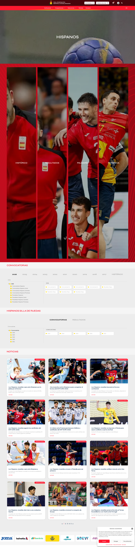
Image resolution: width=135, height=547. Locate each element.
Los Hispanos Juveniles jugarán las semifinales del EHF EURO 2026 (25, 429)
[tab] (14, 274)
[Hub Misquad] (118, 3)
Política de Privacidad (117, 544)
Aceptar (104, 541)
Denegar (116, 541)
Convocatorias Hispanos (18, 286)
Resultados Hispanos (17, 295)
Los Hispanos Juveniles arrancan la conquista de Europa (65, 511)
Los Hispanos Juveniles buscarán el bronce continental (105, 388)
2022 (13, 339)
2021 (13, 341)
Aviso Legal (124, 544)
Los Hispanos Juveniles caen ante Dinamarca (23, 469)
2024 (13, 335)
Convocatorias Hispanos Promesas (21, 292)
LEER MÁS (10, 394)
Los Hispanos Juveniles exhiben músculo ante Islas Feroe (107, 470)
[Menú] (126, 8)
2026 (12, 283)
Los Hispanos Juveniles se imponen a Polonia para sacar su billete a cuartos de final (107, 429)
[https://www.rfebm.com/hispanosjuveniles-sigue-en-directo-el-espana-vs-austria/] (26, 494)
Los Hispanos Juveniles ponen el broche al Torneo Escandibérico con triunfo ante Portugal (107, 511)
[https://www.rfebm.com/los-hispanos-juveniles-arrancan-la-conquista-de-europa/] (67, 494)
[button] (132, 528)
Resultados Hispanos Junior (19, 297)
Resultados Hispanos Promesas (20, 302)
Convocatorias (15, 330)
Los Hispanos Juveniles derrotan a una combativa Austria (25, 511)
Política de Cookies (109, 544)
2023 (13, 337)
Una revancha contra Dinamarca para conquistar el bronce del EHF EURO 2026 (66, 388)
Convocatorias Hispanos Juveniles (21, 290)
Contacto (88, 8)
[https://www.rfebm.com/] (60, 3)
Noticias (81, 8)
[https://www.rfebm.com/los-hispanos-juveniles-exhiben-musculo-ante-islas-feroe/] (109, 453)
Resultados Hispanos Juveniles (20, 299)
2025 (13, 332)
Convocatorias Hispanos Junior (20, 288)
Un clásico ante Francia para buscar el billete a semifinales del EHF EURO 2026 (65, 429)
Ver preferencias (127, 541)
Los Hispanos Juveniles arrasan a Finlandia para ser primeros (66, 470)
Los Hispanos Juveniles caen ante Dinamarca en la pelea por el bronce (25, 388)
